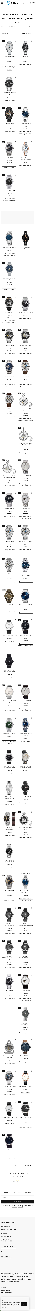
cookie (18, 1302)
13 (25, 1165)
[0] (30, 3)
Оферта (3, 1287)
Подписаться (17, 1202)
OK (24, 1304)
